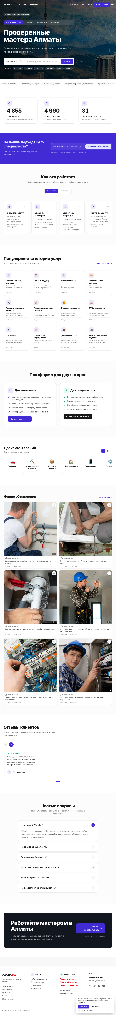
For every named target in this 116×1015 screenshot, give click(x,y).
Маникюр (50, 68)
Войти (89, 4)
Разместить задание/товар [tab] (48, 22)
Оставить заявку (19, 419)
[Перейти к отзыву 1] (58, 781)
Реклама (5, 996)
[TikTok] (94, 986)
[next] (103, 451)
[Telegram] (99, 986)
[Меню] (112, 4)
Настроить (96, 1006)
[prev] (6, 744)
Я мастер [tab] (29, 22)
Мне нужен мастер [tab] (13, 22)
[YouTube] (104, 986)
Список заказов (37, 982)
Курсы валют (7, 993)
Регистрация (65, 990)
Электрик (28, 68)
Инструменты (7, 989)
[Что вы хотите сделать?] (83, 4)
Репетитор (39, 68)
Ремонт (68, 68)
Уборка (59, 68)
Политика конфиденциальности (86, 1010)
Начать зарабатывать (91, 928)
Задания (22, 4)
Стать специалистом (76, 416)
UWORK (9, 974)
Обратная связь (8, 999)
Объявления (34, 4)
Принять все (83, 1006)
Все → (109, 451)
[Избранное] (54, 505)
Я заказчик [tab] (51, 191)
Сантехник (18, 68)
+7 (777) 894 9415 (96, 978)
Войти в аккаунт (66, 994)
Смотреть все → (105, 497)
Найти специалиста (39, 979)
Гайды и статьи (7, 986)
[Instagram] (90, 986)
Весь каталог (103, 263)
